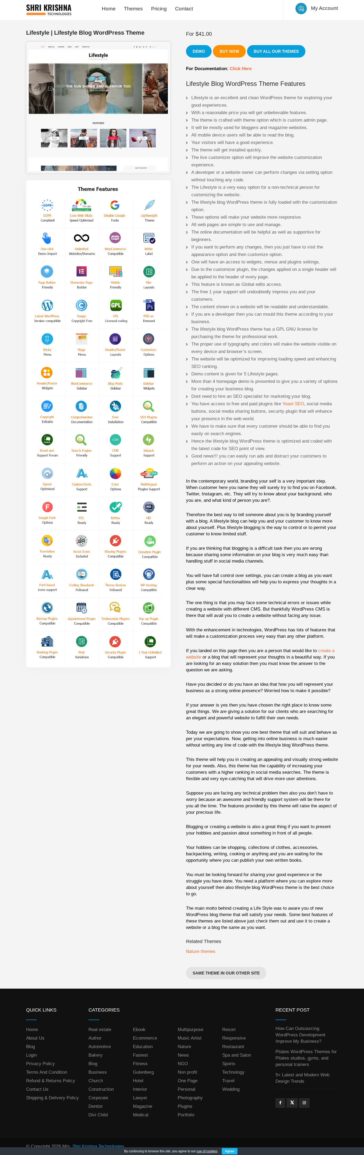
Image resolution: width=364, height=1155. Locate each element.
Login (31, 1055)
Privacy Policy (40, 1063)
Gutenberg (143, 1072)
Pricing (159, 8)
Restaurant (233, 1046)
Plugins (185, 1106)
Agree (229, 1151)
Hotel (138, 1080)
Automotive (99, 1046)
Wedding (231, 1089)
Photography (190, 1097)
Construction (101, 1089)
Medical (140, 1114)
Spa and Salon (236, 1055)
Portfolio (186, 1114)
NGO (183, 1063)
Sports (228, 1063)
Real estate (99, 1029)
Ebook (139, 1029)
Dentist (95, 1106)
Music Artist (189, 1038)
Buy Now (229, 51)
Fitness (140, 1063)
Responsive (234, 1038)
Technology (233, 1072)
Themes (133, 8)
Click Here (241, 68)
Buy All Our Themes (276, 51)
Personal (186, 1089)
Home (109, 8)
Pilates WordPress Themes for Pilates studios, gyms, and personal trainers (306, 1058)
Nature (184, 1046)
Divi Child (98, 1114)
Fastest (140, 1055)
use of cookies (207, 1151)
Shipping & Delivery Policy (52, 1097)
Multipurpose (190, 1029)
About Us (35, 1038)
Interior (140, 1089)
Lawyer (140, 1097)
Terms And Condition (46, 1072)
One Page (187, 1080)
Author (95, 1038)
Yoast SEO (293, 403)
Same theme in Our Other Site (226, 973)
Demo (199, 51)
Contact (184, 8)
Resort (229, 1029)
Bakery (95, 1055)
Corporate (98, 1097)
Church (95, 1080)
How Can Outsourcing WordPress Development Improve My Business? (300, 1035)
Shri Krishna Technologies (98, 1146)
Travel (228, 1080)
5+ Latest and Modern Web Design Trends (302, 1078)
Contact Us (37, 1089)
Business (97, 1072)
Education (143, 1046)
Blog (30, 1046)
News (183, 1055)
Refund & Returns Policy (50, 1080)
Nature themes (200, 951)
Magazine (142, 1106)
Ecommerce (145, 1038)
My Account (324, 8)
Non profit (187, 1072)
